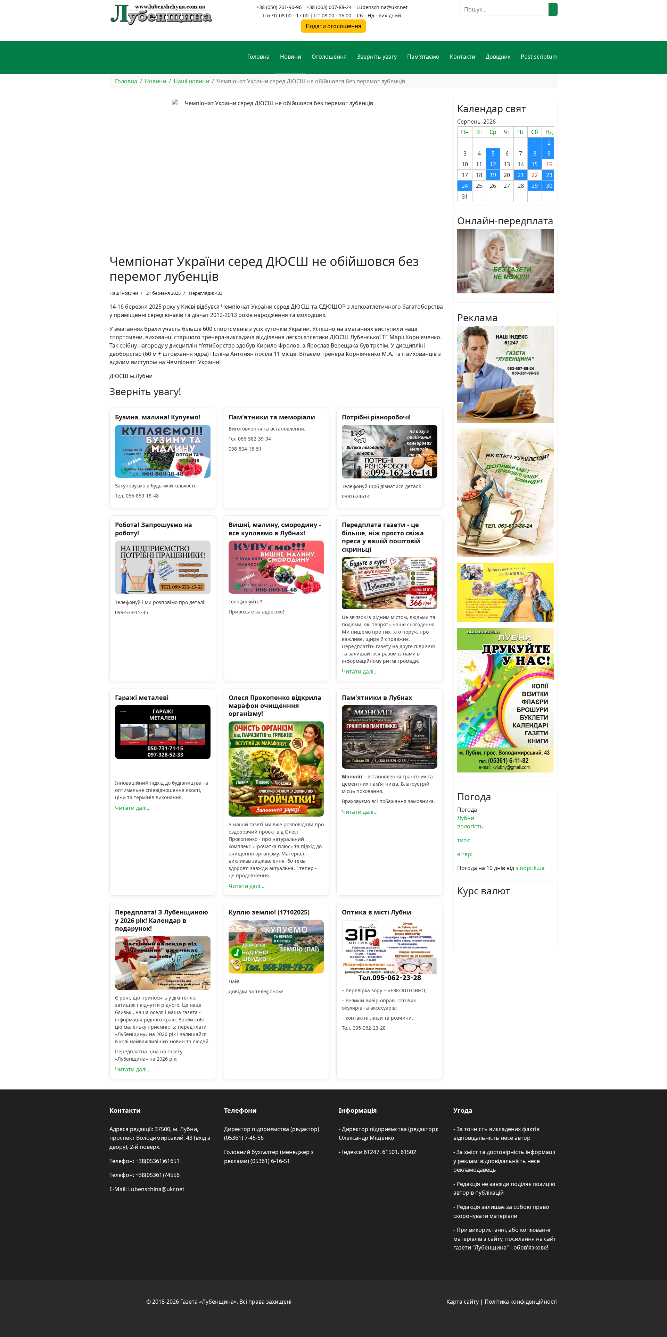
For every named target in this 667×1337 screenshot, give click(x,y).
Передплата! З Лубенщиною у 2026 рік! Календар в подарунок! (161, 920)
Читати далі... (360, 671)
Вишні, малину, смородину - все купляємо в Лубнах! (275, 528)
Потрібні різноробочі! (376, 417)
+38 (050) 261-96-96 (279, 7)
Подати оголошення (333, 26)
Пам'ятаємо (423, 56)
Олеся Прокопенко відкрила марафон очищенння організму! (275, 705)
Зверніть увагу (377, 56)
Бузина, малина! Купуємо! (157, 417)
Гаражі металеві (141, 697)
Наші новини (123, 293)
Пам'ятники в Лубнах (377, 697)
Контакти (462, 56)
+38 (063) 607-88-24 (329, 7)
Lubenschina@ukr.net (381, 7)
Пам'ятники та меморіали (272, 417)
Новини (290, 56)
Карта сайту (462, 1301)
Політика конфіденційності (521, 1301)
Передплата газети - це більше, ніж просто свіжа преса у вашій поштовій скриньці (383, 536)
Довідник (498, 56)
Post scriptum (539, 56)
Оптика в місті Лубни (376, 912)
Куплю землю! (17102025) (269, 912)
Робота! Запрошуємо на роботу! (153, 528)
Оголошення (329, 56)
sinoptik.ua (530, 868)
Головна (258, 56)
